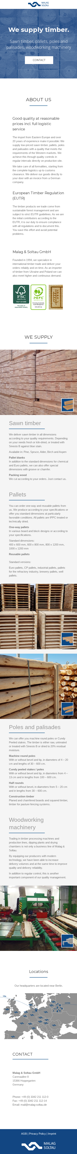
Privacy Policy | (38, 1133)
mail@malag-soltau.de (34, 1104)
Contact (39, 60)
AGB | (25, 1133)
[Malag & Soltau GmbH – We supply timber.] (38, 4)
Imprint (52, 1133)
